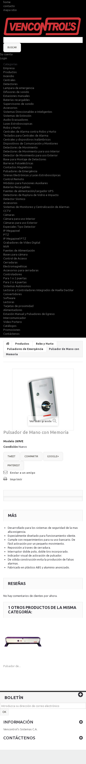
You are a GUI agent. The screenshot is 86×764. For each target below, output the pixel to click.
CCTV (7, 210)
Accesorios (10, 107)
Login (3, 58)
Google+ (53, 456)
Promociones (11, 329)
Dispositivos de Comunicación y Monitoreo (30, 143)
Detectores (10, 83)
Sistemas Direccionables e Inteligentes (27, 111)
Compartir (31, 456)
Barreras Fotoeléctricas (18, 163)
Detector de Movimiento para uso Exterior (30, 155)
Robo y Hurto (12, 127)
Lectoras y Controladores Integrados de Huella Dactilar (38, 290)
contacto (9, 5)
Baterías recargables (16, 99)
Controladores (12, 274)
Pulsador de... (12, 666)
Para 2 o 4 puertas (15, 282)
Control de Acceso (15, 258)
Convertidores (12, 294)
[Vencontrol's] (43, 27)
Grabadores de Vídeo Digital (21, 242)
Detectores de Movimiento (20, 147)
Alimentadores (12, 309)
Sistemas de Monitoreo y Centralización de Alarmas (36, 206)
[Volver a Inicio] (8, 343)
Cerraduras (10, 262)
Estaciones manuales (16, 95)
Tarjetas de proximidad (18, 305)
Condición (10, 446)
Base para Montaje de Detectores (24, 159)
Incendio (8, 76)
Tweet (11, 456)
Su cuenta (6, 54)
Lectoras (8, 301)
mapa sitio (10, 9)
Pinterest (13, 465)
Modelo (8, 441)
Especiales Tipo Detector (19, 226)
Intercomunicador (14, 317)
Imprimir (16, 479)
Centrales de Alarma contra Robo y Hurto (29, 131)
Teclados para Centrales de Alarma (25, 135)
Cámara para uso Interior (19, 218)
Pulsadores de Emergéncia (20, 171)
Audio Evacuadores (15, 119)
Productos (10, 72)
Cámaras (9, 214)
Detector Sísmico (14, 198)
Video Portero (12, 321)
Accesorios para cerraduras (21, 270)
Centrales (9, 79)
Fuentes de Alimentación (19, 250)
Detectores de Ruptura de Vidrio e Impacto (31, 194)
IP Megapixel (11, 230)
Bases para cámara (15, 254)
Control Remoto (13, 179)
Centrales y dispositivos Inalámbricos (27, 139)
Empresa (9, 68)
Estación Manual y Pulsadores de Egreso (29, 313)
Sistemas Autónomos (17, 286)
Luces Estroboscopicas (17, 123)
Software (9, 298)
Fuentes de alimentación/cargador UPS (28, 190)
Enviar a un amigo (22, 472)
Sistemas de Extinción (17, 115)
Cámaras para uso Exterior (20, 222)
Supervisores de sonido (18, 103)
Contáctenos (11, 333)
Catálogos (10, 325)
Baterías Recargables (16, 187)
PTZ (6, 234)
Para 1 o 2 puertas (15, 278)
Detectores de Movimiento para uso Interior (31, 151)
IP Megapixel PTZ (14, 238)
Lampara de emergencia (18, 87)
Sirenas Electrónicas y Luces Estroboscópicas (32, 175)
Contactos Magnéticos (17, 167)
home (7, 2)
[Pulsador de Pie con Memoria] (23, 641)
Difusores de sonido (16, 91)
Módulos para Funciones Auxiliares (25, 183)
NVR (6, 246)
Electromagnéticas (15, 266)
